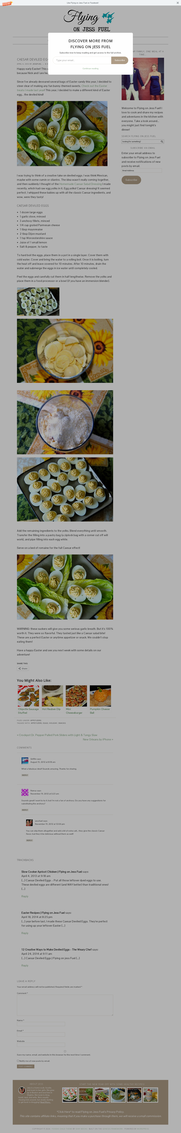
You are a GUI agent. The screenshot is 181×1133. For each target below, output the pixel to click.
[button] (90, 3)
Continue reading (91, 68)
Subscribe (120, 60)
